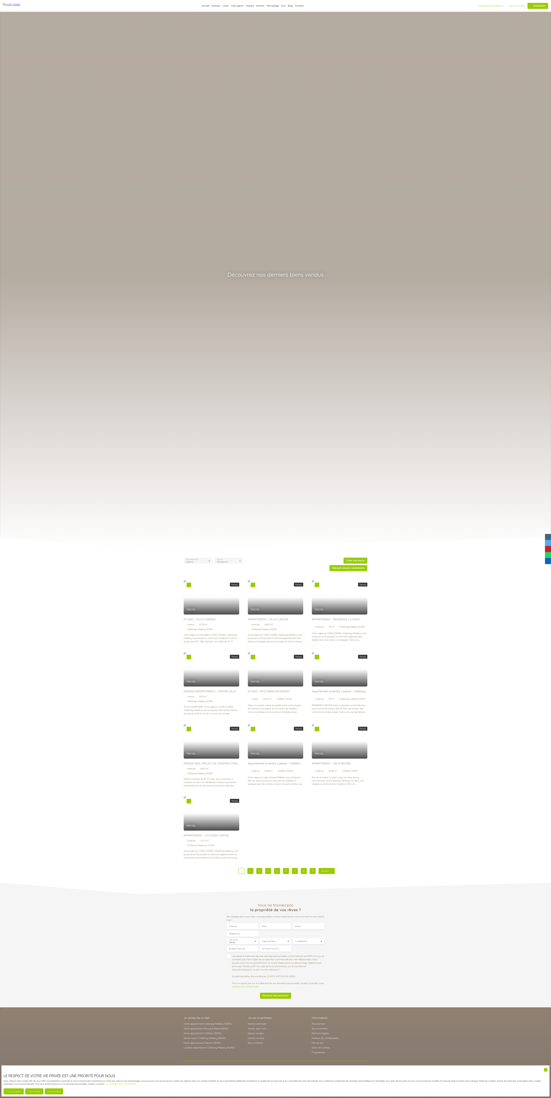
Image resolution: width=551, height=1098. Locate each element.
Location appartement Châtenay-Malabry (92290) (209, 1047)
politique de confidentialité (245, 986)
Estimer (260, 5)
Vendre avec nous (257, 1028)
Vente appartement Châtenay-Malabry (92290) (208, 1023)
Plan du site (317, 1042)
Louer (226, 5)
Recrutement (318, 1023)
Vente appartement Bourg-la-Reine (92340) (206, 1028)
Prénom (233, 926)
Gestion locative (256, 1038)
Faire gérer (237, 5)
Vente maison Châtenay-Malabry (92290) (205, 1038)
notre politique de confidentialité (119, 1084)
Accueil (205, 5)
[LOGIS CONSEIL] (17, 6)
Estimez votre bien (257, 1023)
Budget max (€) (237, 948)
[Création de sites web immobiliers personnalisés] (332, 1052)
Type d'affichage (192, 559)
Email (297, 926)
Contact (299, 5)
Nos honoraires (320, 1028)
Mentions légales (320, 1033)
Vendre (250, 5)
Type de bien (269, 941)
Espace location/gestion (490, 5)
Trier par (220, 559)
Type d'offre (233, 940)
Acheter (216, 5)
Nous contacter (255, 1042)
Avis (283, 5)
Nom (264, 926)
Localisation (301, 941)
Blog (290, 5)
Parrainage (273, 5)
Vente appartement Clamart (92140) (202, 1042)
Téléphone (234, 933)
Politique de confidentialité (325, 1038)
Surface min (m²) (270, 948)
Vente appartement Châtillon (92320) (203, 1033)
